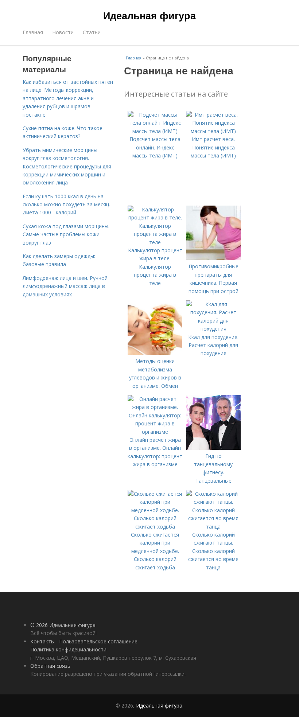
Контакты (42, 641)
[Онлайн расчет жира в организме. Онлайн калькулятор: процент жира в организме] (155, 431)
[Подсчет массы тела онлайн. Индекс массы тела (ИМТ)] (155, 131)
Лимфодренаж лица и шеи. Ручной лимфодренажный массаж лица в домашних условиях (65, 286)
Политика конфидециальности (68, 649)
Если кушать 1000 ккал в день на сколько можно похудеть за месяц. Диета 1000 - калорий (66, 204)
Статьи (92, 32)
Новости (63, 32)
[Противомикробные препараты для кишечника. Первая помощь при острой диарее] (213, 258)
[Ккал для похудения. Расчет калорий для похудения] (213, 328)
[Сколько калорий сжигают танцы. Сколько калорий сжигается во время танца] (213, 526)
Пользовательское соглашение (98, 641)
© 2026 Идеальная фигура (63, 624)
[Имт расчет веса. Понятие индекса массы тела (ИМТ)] (213, 131)
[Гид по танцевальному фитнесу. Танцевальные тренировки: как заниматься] (213, 447)
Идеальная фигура (149, 15)
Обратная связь (50, 665)
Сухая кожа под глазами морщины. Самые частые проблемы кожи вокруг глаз (66, 234)
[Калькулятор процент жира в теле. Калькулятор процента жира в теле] (155, 242)
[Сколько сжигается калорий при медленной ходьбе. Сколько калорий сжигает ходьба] (155, 526)
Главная (33, 32)
